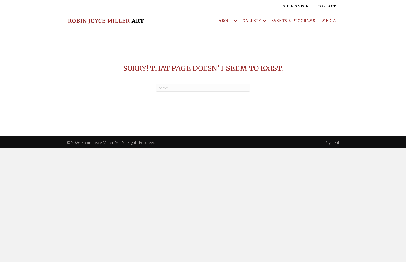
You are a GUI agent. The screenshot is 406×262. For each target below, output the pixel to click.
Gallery (251, 21)
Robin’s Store (296, 6)
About (225, 21)
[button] (235, 21)
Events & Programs (293, 21)
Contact (327, 6)
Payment (331, 142)
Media (329, 21)
